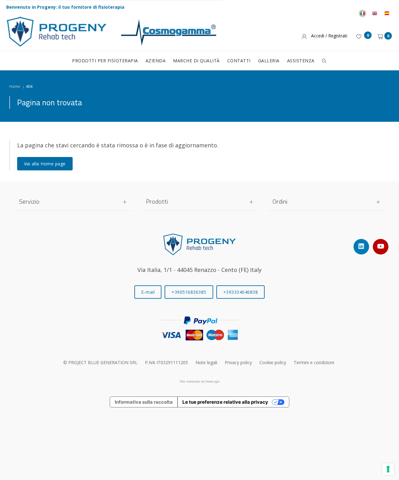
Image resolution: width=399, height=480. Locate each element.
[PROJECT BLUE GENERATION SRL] (199, 243)
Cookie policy (272, 362)
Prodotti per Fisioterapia (105, 61)
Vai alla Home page (45, 164)
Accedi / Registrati (328, 36)
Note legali (206, 362)
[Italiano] (362, 13)
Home (14, 86)
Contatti (239, 61)
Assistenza (301, 61)
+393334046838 (240, 292)
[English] (374, 13)
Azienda (156, 61)
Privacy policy (238, 362)
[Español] (387, 13)
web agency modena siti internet (200, 381)
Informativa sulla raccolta (144, 402)
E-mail (148, 292)
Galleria (269, 61)
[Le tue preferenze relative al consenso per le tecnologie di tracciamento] (388, 469)
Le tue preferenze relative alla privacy (225, 402)
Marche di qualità (196, 61)
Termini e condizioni (314, 362)
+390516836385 (188, 292)
